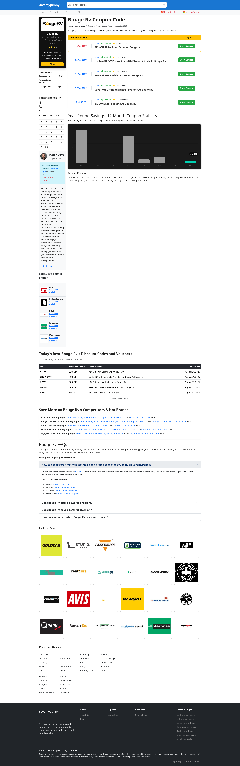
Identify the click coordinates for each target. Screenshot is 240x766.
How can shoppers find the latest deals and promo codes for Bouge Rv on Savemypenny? (96, 464)
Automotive (80, 26)
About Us (84, 715)
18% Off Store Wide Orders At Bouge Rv (119, 75)
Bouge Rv (79, 471)
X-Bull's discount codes (124, 425)
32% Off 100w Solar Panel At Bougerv (117, 47)
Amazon (43, 658)
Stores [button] (69, 12)
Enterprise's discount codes (154, 429)
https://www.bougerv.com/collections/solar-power (52, 40)
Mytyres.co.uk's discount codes (145, 433)
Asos (103, 670)
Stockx (63, 676)
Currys (83, 666)
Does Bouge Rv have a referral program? (67, 510)
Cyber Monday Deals (186, 735)
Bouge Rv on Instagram (67, 493)
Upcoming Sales (171, 12)
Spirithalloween (46, 692)
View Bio (48, 266)
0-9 (46, 147)
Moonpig (84, 654)
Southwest (85, 658)
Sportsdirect (65, 684)
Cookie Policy (141, 715)
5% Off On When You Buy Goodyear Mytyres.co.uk (99, 433)
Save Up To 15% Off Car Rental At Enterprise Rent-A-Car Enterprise (103, 429)
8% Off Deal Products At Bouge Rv (115, 103)
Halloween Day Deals (186, 727)
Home (43, 12)
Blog (80, 12)
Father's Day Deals (185, 719)
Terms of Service (193, 761)
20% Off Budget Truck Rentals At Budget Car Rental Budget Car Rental (113, 421)
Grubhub (43, 680)
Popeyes (43, 676)
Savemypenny (49, 5)
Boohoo (63, 688)
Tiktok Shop (65, 666)
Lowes (42, 688)
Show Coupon (187, 46)
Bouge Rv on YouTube (64, 487)
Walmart (64, 662)
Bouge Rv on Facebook (66, 490)
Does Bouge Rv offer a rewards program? (67, 502)
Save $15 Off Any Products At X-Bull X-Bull (87, 425)
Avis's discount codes (140, 417)
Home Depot (66, 658)
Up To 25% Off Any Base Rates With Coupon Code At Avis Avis (95, 417)
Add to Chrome (193, 12)
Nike (41, 670)
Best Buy (105, 654)
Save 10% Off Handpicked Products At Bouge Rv (124, 89)
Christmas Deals (184, 739)
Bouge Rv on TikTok (61, 484)
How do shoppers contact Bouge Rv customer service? (75, 517)
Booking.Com (86, 670)
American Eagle (108, 658)
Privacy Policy (175, 761)
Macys (63, 654)
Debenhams (106, 662)
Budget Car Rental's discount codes (169, 421)
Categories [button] (55, 12)
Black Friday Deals (185, 731)
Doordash (43, 654)
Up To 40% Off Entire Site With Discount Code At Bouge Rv (130, 61)
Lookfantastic (66, 680)
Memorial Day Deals (186, 723)
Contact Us (113, 715)
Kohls (41, 666)
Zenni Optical (66, 692)
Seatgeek (43, 684)
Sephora (105, 666)
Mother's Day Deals (185, 715)
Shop (52, 64)
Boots (83, 662)
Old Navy (43, 662)
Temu (62, 670)
